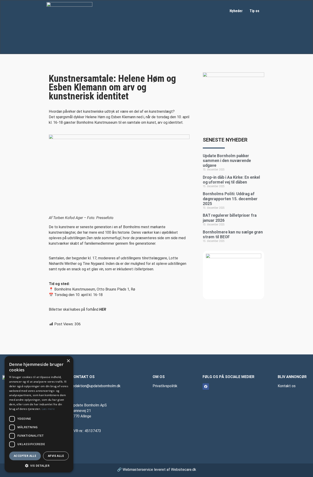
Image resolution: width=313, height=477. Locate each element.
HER (102, 309)
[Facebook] (206, 386)
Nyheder (236, 11)
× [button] (68, 361)
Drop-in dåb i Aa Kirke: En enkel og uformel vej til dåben (231, 179)
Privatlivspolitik (165, 386)
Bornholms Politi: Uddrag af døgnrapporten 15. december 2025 (230, 199)
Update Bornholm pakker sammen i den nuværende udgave (227, 161)
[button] (39, 465)
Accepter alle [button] (25, 456)
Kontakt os (287, 386)
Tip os (254, 11)
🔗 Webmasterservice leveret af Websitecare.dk (156, 469)
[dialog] (39, 414)
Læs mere (48, 409)
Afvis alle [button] (56, 456)
